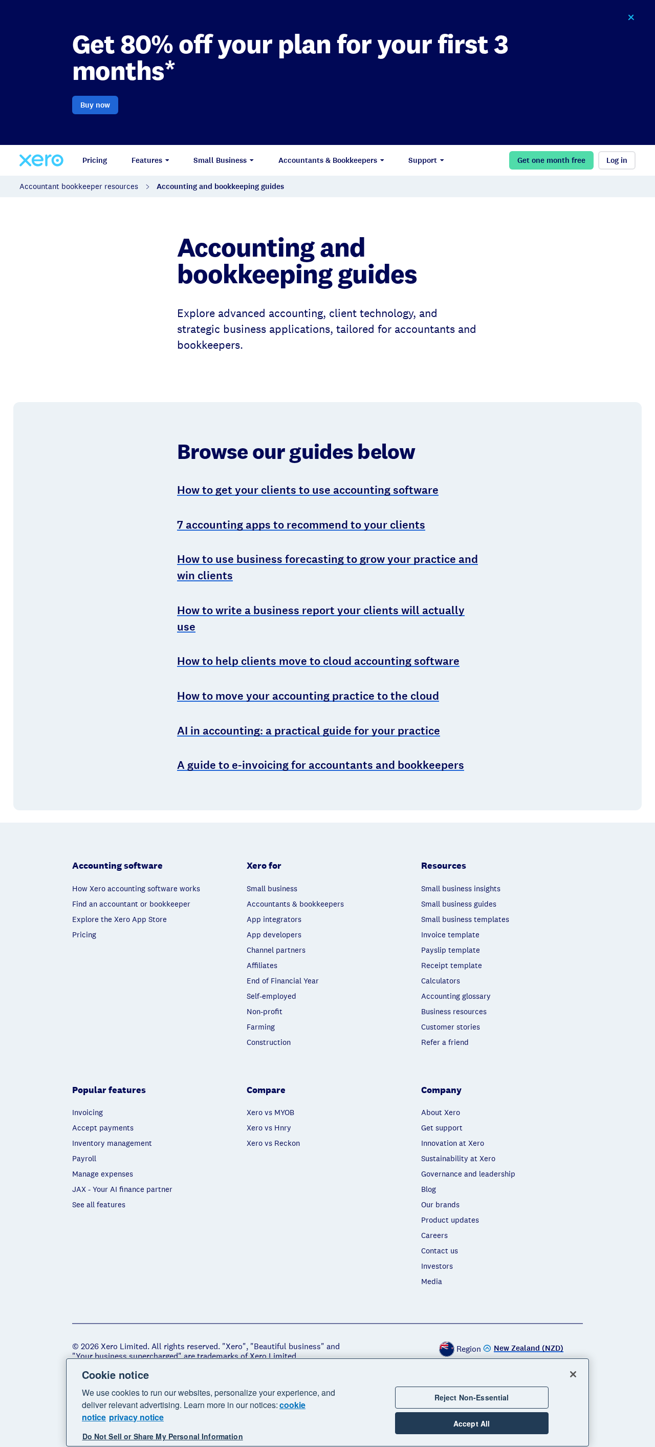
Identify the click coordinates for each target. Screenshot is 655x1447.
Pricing (94, 160)
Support (422, 160)
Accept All (471, 1423)
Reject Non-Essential (471, 1397)
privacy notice (136, 1417)
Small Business (220, 160)
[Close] (573, 1374)
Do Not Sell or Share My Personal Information (162, 1436)
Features (147, 160)
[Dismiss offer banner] (630, 17)
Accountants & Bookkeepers (327, 160)
